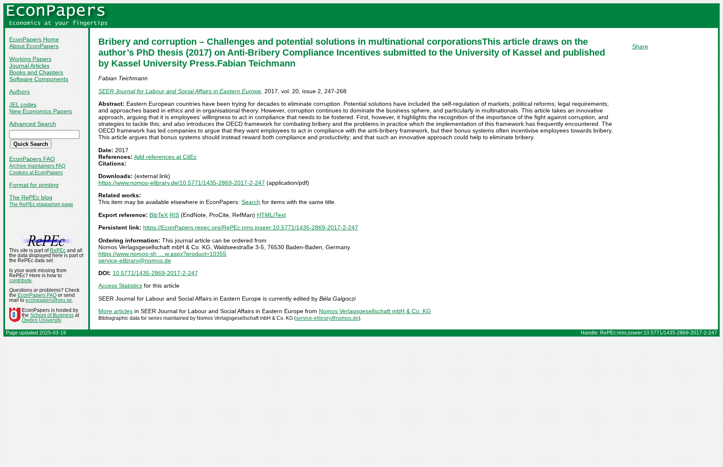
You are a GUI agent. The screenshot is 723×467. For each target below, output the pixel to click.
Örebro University (41, 320)
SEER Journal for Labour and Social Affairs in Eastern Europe (179, 91)
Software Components (38, 79)
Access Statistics (120, 285)
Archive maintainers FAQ (37, 165)
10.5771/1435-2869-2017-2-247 (155, 273)
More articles (115, 311)
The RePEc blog (30, 197)
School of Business (52, 315)
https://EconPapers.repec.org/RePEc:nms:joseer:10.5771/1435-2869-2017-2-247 (250, 227)
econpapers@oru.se (49, 300)
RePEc (58, 250)
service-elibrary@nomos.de (134, 260)
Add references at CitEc (165, 156)
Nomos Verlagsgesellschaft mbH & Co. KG (375, 311)
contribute (20, 280)
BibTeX (158, 215)
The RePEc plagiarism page (41, 204)
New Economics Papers (40, 111)
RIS (174, 215)
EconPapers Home (34, 39)
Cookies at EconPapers (36, 172)
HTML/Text (271, 215)
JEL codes (22, 104)
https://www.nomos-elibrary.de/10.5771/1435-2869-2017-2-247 (181, 182)
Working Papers (30, 59)
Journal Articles (29, 65)
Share (640, 46)
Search (250, 202)
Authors (19, 91)
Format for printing (34, 184)
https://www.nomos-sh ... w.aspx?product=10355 (162, 253)
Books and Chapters (36, 72)
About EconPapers (34, 46)
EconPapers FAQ (32, 159)
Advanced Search (32, 123)
